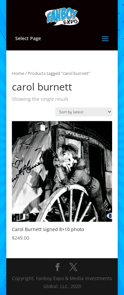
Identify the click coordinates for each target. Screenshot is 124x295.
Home (18, 73)
